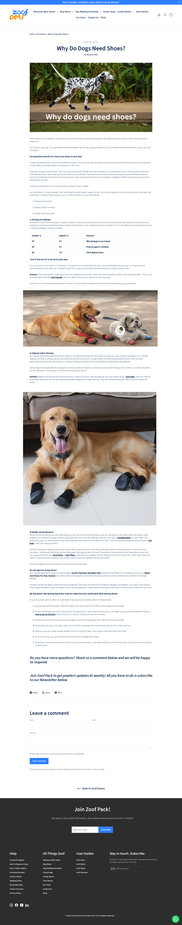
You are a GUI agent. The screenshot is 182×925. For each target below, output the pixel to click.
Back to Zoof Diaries (93, 788)
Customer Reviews (17, 872)
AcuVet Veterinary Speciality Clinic (86, 573)
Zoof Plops (70, 555)
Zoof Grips (130, 377)
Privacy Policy (76, 769)
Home (32, 34)
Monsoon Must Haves (45, 11)
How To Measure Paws (19, 864)
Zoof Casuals (56, 277)
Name (32, 720)
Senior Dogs (109, 11)
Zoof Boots (58, 555)
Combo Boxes (125, 11)
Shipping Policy (16, 881)
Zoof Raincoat (82, 872)
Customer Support (17, 860)
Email (93, 720)
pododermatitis (124, 538)
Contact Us (93, 17)
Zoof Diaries (142, 11)
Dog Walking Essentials (87, 11)
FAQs (103, 17)
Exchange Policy (16, 885)
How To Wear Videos (18, 868)
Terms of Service (93, 769)
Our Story (81, 17)
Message (33, 733)
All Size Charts (16, 877)
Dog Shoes (65, 11)
